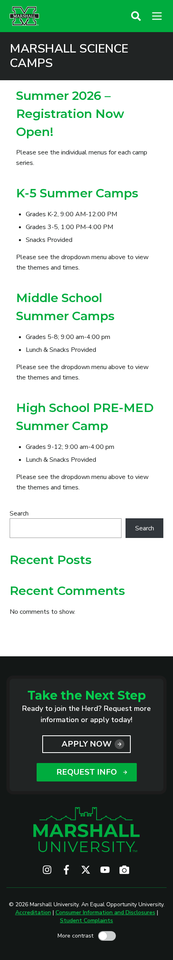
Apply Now (86, 744)
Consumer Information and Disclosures (105, 912)
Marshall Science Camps (69, 56)
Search (19, 513)
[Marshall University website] (24, 16)
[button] (136, 16)
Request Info (86, 772)
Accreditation (33, 912)
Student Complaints (86, 920)
